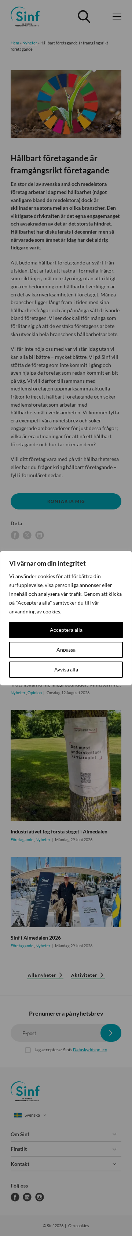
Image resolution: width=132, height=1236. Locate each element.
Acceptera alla (66, 630)
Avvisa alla (66, 669)
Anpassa (66, 649)
